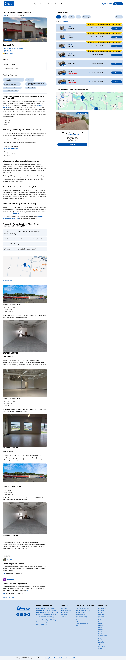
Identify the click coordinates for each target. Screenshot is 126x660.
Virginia (48, 620)
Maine (37, 612)
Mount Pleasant (102, 635)
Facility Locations (37, 4)
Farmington (101, 618)
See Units (72, 144)
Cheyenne (101, 610)
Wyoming (44, 622)
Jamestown (101, 625)
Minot (100, 633)
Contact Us (64, 614)
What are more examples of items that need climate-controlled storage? (22, 233)
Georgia (53, 608)
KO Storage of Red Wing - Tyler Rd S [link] (19, 15)
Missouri (38, 614)
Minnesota (48, 612)
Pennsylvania (45, 618)
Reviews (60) (9, 53)
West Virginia (54, 620)
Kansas (42, 610)
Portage (100, 639)
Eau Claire (101, 616)
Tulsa (99, 644)
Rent (116, 28)
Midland (100, 631)
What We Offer (52, 4)
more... (28, 590)
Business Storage (81, 614)
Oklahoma (38, 618)
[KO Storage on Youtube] (21, 614)
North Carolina (40, 616)
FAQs (77, 622)
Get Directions (7, 280)
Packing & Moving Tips (82, 618)
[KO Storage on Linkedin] (17, 614)
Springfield (101, 642)
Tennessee (38, 620)
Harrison (100, 623)
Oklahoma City (102, 637)
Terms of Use (72, 658)
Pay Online (118, 4)
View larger (8, 39)
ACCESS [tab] (13, 64)
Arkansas (43, 608)
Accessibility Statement (60, 658)
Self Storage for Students (83, 610)
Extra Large (86, 17)
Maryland (42, 612)
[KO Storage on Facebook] (28, 614)
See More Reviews (8, 597)
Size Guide (65, 21)
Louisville (100, 629)
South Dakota (53, 618)
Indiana (38, 610)
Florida (48, 608)
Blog (77, 625)
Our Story (64, 608)
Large (78, 17)
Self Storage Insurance (82, 623)
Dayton (100, 612)
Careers (63, 616)
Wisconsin (38, 622)
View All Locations (41, 624)
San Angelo (101, 641)
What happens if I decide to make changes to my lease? (23, 239)
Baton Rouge (102, 608)
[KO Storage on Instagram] (25, 614)
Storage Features (80, 612)
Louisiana (53, 610)
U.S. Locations (65, 612)
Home (4, 15)
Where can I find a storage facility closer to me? (20, 249)
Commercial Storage (81, 616)
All (59, 17)
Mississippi (55, 612)
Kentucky (47, 610)
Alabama (38, 608)
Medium (71, 17)
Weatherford (102, 646)
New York (53, 614)
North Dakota (48, 616)
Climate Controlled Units (82, 608)
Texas (43, 620)
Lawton (100, 627)
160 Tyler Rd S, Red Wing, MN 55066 (13, 48)
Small (64, 17)
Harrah (100, 622)
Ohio (53, 616)
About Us (81, 4)
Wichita (100, 648)
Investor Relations (66, 610)
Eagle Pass (101, 614)
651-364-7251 (108, 4)
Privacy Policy (48, 658)
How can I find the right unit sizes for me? (18, 244)
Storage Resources (67, 4)
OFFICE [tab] (6, 64)
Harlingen (101, 620)
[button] (25, 266)
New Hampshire (45, 614)
